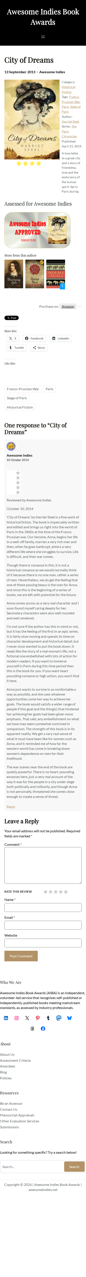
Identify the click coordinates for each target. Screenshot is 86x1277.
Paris (65, 107)
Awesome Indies (52, 72)
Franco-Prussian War (23, 389)
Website (10, 935)
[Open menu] (43, 36)
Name (9, 899)
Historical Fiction (20, 407)
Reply (11, 806)
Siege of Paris (17, 398)
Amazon (68, 306)
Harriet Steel (70, 121)
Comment (13, 844)
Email (9, 917)
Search (74, 1166)
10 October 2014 (18, 460)
